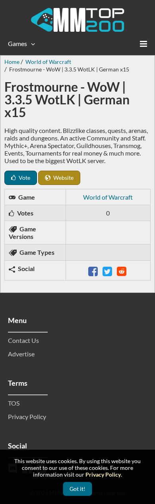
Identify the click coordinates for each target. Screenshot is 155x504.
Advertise (21, 354)
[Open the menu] (143, 43)
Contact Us (23, 340)
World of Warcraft (108, 197)
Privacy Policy (27, 416)
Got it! (77, 488)
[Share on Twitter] (108, 270)
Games (17, 43)
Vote (23, 177)
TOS (13, 403)
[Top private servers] (77, 20)
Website (63, 177)
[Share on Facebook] (93, 270)
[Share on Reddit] (122, 270)
